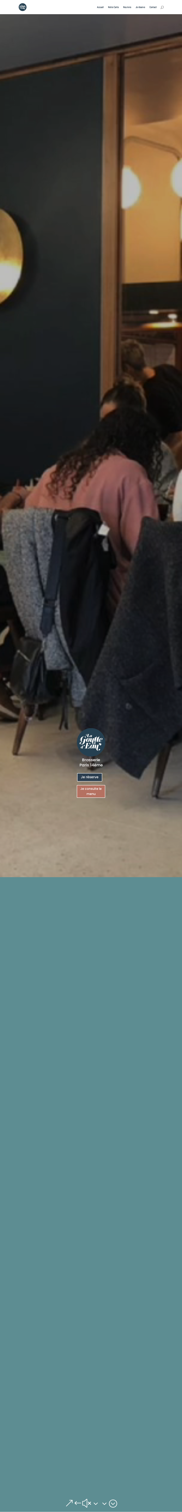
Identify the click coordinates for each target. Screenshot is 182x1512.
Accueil (100, 7)
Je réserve (140, 7)
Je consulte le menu (91, 791)
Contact (153, 7)
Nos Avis (127, 7)
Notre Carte (113, 7)
